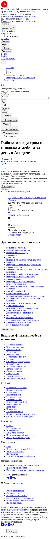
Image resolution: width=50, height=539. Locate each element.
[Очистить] (5, 94)
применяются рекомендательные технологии (23, 508)
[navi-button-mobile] (3, 62)
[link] (5, 47)
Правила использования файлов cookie (18, 21)
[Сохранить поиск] (3, 102)
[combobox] (13, 88)
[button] (4, 54)
